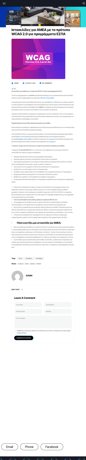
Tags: (14, 258)
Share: (14, 264)
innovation (29, 258)
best (20, 258)
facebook (21, 263)
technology (39, 258)
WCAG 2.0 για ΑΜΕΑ (47, 98)
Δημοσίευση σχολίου (23, 338)
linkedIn (38, 263)
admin (16, 83)
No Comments (47, 83)
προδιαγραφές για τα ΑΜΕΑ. (23, 139)
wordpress (52, 141)
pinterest (32, 263)
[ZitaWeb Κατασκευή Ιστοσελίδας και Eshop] (4, 3)
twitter (27, 263)
